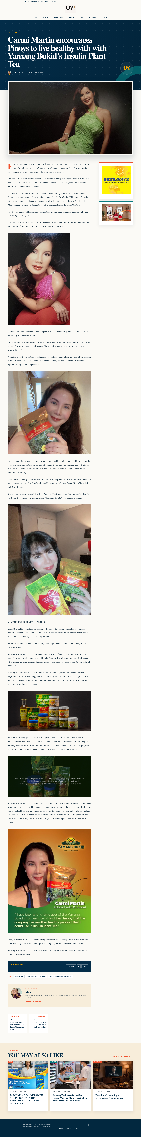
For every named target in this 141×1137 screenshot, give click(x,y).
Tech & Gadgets (93, 17)
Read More (12, 1106)
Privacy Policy (99, 1134)
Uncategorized (83, 1125)
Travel (105, 17)
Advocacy (46, 17)
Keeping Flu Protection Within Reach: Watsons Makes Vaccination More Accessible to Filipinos (70, 1097)
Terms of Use (108, 1134)
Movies (77, 1128)
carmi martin (19, 977)
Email (85, 966)
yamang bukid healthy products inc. (61, 977)
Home (35, 17)
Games (81, 17)
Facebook (71, 966)
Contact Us (115, 1134)
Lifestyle (71, 17)
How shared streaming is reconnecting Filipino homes (109, 1096)
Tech (67, 1125)
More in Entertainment (122, 1056)
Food (91, 1125)
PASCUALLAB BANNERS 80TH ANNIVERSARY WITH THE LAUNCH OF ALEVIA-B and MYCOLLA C (26, 1099)
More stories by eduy (33, 1002)
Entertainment (58, 17)
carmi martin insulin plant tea (36, 977)
